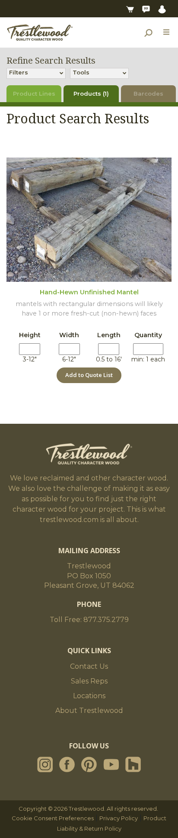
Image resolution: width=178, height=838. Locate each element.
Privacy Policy (118, 818)
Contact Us (89, 666)
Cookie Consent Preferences (53, 818)
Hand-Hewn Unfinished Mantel (89, 292)
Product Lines (34, 93)
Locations (89, 696)
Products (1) (91, 93)
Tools (81, 72)
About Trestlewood (89, 710)
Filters (18, 72)
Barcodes (148, 93)
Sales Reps (89, 681)
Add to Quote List (89, 375)
